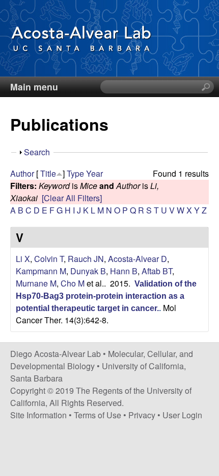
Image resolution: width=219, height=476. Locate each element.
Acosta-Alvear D (137, 259)
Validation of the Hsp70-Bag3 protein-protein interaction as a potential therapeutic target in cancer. (106, 296)
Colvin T (49, 259)
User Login (182, 415)
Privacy (141, 415)
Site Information (38, 415)
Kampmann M (41, 271)
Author (22, 173)
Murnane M (36, 283)
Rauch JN (86, 259)
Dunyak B (88, 271)
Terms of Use (97, 415)
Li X (23, 259)
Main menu (34, 86)
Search (37, 152)
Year (94, 173)
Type (75, 173)
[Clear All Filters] (72, 198)
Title (48, 173)
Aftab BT (157, 271)
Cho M (73, 283)
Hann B (124, 271)
